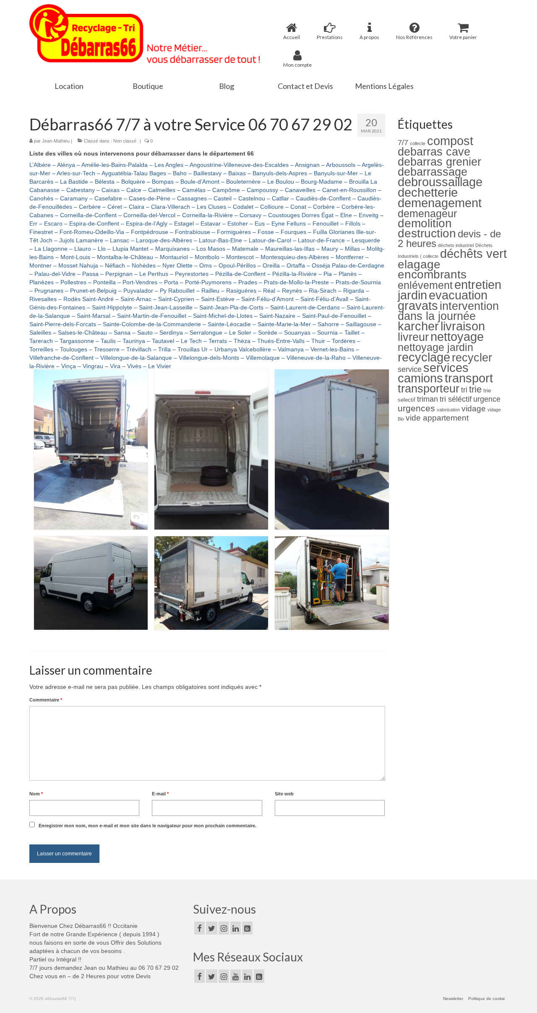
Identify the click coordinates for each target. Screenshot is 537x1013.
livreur (413, 336)
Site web (284, 793)
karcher (418, 326)
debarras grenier (439, 161)
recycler (472, 357)
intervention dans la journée (448, 310)
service (410, 369)
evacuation (458, 295)
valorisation (448, 409)
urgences (416, 408)
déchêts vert (473, 253)
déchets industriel (456, 245)
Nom (36, 793)
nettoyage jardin (435, 347)
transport (469, 378)
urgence (487, 399)
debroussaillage (440, 182)
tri (464, 390)
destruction (427, 233)
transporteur (428, 388)
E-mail (160, 793)
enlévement (425, 285)
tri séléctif (456, 399)
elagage (419, 264)
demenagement (440, 203)
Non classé (124, 140)
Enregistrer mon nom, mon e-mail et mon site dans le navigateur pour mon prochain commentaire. (147, 825)
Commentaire (45, 699)
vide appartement (437, 417)
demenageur (427, 213)
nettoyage (457, 336)
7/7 (403, 142)
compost (450, 141)
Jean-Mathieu (56, 140)
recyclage (424, 357)
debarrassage (432, 171)
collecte (417, 143)
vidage (473, 408)
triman (427, 399)
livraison (463, 326)
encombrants (432, 274)
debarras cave (434, 151)
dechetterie (428, 192)
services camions (433, 373)
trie (475, 389)
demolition (425, 223)
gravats (418, 305)
